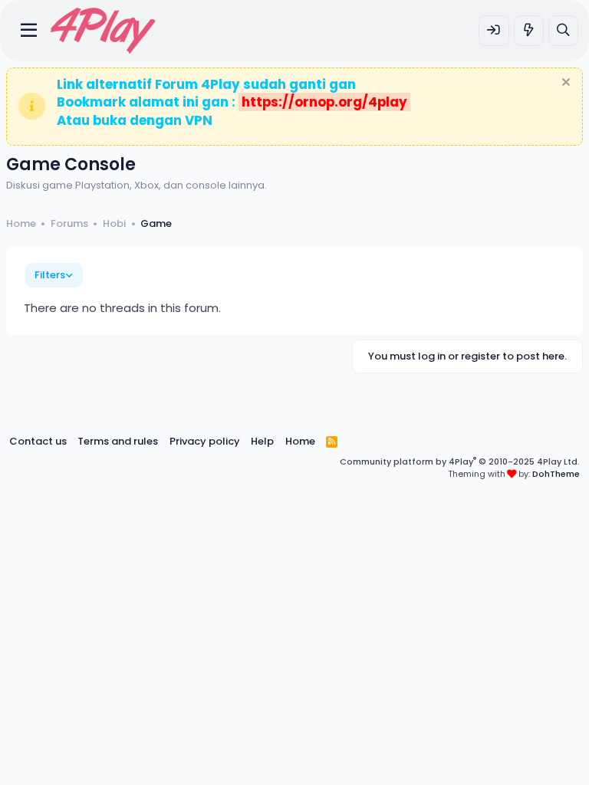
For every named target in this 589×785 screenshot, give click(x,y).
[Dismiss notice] (564, 84)
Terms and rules (117, 441)
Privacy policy (204, 441)
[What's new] (529, 30)
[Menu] (29, 31)
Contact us (38, 441)
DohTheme (556, 474)
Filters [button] (50, 275)
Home (300, 441)
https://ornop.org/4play (324, 102)
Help (262, 441)
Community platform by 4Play (460, 461)
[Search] (563, 30)
